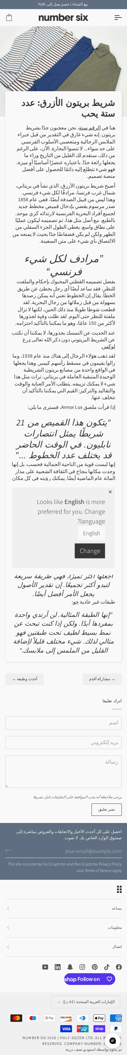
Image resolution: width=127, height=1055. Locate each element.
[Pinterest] (95, 967)
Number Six (34, 1038)
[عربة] (15, 17)
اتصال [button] (117, 947)
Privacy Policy (110, 864)
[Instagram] (82, 967)
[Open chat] (112, 1041)
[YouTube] (45, 967)
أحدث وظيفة (24, 679)
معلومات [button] (115, 927)
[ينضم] (10, 850)
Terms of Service (98, 871)
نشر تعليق (106, 809)
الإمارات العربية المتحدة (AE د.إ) (89, 1002)
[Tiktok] (106, 967)
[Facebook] (119, 967)
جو (76, 602)
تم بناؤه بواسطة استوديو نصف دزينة (93, 1049)
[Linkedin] (58, 967)
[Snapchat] (70, 967)
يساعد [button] (117, 908)
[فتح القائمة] (112, 17)
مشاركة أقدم (102, 679)
